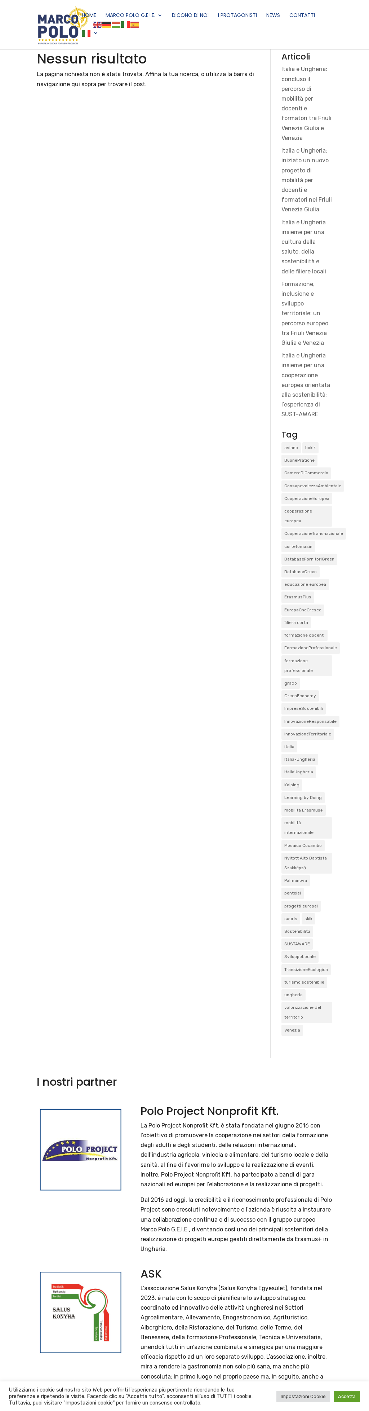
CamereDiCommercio (306, 472)
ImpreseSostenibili (303, 708)
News (273, 16)
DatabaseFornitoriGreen (309, 559)
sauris (290, 918)
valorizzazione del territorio (302, 1012)
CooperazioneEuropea (306, 498)
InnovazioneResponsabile (310, 721)
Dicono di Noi (190, 16)
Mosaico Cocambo (303, 845)
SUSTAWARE (297, 943)
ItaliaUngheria (298, 771)
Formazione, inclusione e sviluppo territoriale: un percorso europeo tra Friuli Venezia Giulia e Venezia (304, 313)
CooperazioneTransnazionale (313, 533)
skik (308, 918)
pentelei (292, 893)
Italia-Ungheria (299, 759)
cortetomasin (298, 546)
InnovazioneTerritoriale (307, 734)
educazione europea (305, 584)
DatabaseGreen (300, 571)
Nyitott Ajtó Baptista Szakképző (305, 863)
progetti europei (301, 906)
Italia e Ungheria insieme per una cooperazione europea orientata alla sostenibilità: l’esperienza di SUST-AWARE (305, 385)
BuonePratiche (299, 460)
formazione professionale (298, 665)
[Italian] (90, 39)
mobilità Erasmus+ (303, 810)
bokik (310, 447)
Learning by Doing (303, 797)
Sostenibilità (297, 931)
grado (290, 683)
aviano (291, 447)
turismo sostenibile (304, 982)
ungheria (293, 994)
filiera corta (296, 622)
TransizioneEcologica (306, 969)
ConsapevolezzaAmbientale (312, 485)
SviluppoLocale (300, 956)
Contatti (302, 16)
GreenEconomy (300, 695)
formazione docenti (304, 635)
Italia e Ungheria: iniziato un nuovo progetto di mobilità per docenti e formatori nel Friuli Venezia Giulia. (306, 180)
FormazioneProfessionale (310, 647)
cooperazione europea (298, 516)
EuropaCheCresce (302, 609)
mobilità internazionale (299, 827)
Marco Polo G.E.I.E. (130, 16)
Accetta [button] (347, 1396)
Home (89, 16)
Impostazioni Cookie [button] (303, 1396)
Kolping (291, 784)
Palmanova (295, 880)
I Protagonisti (237, 16)
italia (289, 746)
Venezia (292, 1030)
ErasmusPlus (297, 596)
